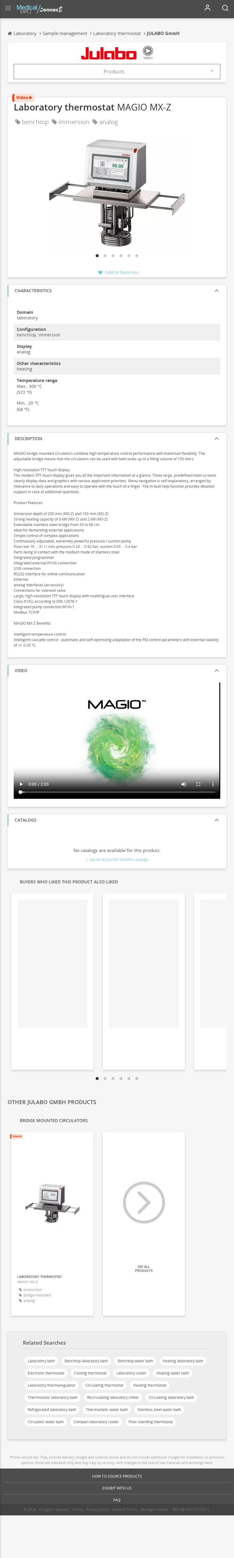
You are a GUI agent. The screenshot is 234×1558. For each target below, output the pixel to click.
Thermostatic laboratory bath (52, 1397)
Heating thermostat (149, 1385)
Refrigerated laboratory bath (52, 1409)
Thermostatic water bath (107, 1409)
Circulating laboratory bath (171, 1397)
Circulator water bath (46, 1421)
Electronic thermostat (46, 1373)
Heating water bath (172, 1373)
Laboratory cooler (131, 1373)
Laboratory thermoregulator (52, 1385)
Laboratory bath (41, 1360)
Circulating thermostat (104, 1385)
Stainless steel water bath (159, 1409)
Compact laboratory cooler (96, 1421)
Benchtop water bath (135, 1360)
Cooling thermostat (90, 1373)
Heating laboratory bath (183, 1360)
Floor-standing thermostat (151, 1421)
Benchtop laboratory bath (86, 1360)
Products (114, 71)
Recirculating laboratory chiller (113, 1397)
